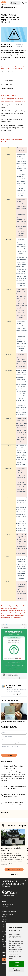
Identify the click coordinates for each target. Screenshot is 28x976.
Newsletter (5, 907)
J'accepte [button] (16, 962)
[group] (18, 2)
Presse (4, 922)
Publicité (4, 919)
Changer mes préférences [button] (16, 969)
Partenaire (5, 917)
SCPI (3, 937)
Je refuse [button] (16, 965)
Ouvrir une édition (7, 914)
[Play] (18, 2)
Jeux (3, 944)
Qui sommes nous (7, 904)
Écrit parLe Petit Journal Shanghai (6, 45)
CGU (3, 924)
